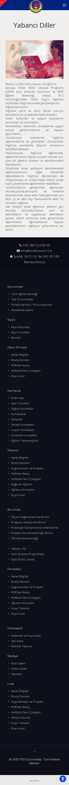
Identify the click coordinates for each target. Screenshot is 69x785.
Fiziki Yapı (17, 398)
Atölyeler (17, 419)
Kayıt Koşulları (20, 327)
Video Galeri (19, 668)
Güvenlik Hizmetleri (24, 435)
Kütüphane (18, 414)
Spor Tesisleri (20, 403)
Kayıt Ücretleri (20, 332)
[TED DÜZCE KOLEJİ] (36, 5)
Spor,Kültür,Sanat (22, 559)
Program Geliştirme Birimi (28, 522)
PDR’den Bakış (20, 474)
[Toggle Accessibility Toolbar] (62, 778)
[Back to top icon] (34, 751)
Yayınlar (16, 674)
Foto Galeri (18, 663)
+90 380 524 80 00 (36, 245)
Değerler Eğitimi (21, 484)
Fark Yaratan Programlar (27, 554)
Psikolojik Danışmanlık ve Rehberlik (34, 528)
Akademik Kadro (22, 310)
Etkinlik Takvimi (21, 646)
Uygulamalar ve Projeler (27, 468)
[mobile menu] (64, 5)
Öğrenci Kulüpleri (22, 490)
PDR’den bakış (20, 365)
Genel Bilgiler (20, 354)
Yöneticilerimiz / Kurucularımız (31, 304)
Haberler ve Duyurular (26, 636)
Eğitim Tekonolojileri (25, 440)
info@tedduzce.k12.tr (36, 250)
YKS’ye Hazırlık (20, 718)
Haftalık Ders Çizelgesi (26, 370)
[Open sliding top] (4, 4)
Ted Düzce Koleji (22, 299)
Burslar (16, 338)
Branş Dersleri (20, 360)
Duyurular (18, 376)
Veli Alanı (17, 641)
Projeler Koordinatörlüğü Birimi (32, 533)
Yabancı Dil (18, 548)
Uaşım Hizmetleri (22, 430)
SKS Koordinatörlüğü (25, 538)
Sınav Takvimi (20, 608)
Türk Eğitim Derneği (24, 294)
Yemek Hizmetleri (22, 424)
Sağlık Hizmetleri (22, 408)
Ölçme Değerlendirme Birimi (30, 517)
